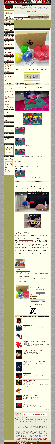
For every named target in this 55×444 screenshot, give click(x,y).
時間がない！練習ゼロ (8, 25)
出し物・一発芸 (7, 41)
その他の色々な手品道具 (9, 107)
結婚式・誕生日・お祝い (9, 44)
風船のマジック (7, 104)
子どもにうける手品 (9, 147)
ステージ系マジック (8, 65)
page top (47, 409)
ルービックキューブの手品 (9, 95)
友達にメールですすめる (40, 304)
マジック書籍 (7, 68)
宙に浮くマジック (8, 98)
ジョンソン (7, 112)
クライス (6, 114)
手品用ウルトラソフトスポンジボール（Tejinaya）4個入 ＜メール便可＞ (35, 387)
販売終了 (6, 120)
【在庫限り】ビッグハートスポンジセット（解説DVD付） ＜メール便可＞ (34, 341)
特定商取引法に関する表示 (26, 438)
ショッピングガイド (10, 126)
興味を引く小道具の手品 (26, 22)
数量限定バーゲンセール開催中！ (32, 11)
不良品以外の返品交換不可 (40, 301)
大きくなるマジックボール (27, 373)
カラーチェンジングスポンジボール (32, 185)
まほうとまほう (18, 1)
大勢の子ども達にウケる (9, 36)
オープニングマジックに (9, 57)
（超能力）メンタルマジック (9, 80)
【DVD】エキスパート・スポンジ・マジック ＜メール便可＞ (32, 361)
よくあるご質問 (7, 129)
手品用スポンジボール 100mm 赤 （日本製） (30, 395)
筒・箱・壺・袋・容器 (8, 96)
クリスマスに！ (7, 46)
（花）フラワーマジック (9, 82)
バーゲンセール (7, 117)
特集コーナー (9, 136)
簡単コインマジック (9, 150)
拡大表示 (23, 300)
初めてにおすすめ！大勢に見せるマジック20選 (9, 30)
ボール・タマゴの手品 (8, 88)
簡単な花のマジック (9, 152)
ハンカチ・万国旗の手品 (9, 83)
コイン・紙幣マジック (8, 76)
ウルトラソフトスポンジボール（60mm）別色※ (25, 273)
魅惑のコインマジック (8, 140)
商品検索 (6, 20)
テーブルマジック (8, 63)
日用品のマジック (8, 101)
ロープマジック (7, 85)
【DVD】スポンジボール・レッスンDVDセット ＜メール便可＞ (33, 350)
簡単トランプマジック (9, 149)
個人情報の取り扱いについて (20, 441)
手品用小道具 (7, 66)
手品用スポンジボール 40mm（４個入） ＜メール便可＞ (32, 380)
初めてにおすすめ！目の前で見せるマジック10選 (9, 27)
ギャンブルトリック (8, 106)
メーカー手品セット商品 (9, 33)
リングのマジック (8, 86)
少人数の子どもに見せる (9, 38)
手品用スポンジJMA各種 (26, 402)
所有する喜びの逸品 (8, 52)
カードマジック (7, 74)
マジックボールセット (26, 325)
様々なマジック (7, 71)
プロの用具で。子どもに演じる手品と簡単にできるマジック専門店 (24, 2)
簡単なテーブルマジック (26, 21)
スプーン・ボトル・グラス (9, 92)
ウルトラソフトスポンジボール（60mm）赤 (24, 272)
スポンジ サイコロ (23, 23)
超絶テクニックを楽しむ (9, 54)
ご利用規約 (34, 438)
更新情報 (8, 133)
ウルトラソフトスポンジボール (22, 245)
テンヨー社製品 (29, 436)
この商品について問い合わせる (41, 302)
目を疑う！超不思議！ (8, 49)
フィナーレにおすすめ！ (9, 60)
